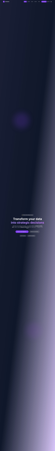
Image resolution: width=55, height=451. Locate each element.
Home (25, 1)
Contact (35, 1)
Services (29, 1)
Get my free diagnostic (22, 231)
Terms (39, 1)
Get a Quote (44, 1)
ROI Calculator (23, 235)
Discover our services (34, 231)
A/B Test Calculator (32, 235)
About (32, 1)
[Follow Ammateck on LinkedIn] (51, 1)
